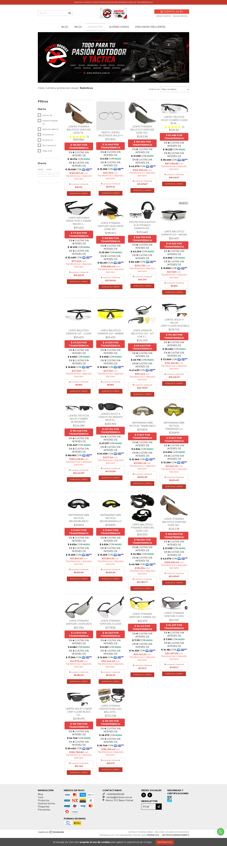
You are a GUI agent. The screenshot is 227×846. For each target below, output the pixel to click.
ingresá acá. (153, 835)
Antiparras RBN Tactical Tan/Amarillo (174, 425)
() (173, 11)
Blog (64, 27)
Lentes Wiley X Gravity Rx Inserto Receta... (110, 417)
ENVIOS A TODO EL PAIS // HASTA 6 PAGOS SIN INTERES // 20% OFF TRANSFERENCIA (113, 2)
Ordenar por (154, 89)
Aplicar (57, 174)
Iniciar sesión (180, 16)
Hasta (48, 169)
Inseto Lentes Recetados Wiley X (110, 134)
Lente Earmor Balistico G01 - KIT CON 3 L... (142, 333)
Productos (95, 27)
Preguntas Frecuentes (150, 27)
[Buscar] (70, 13)
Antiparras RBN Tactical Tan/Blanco (142, 424)
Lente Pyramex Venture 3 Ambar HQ (142, 615)
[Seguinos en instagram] (143, 795)
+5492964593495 (115, 794)
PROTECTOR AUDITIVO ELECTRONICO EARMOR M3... (142, 225)
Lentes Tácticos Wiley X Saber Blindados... (78, 418)
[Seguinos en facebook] (149, 795)
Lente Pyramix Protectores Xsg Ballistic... (110, 708)
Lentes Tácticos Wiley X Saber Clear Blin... (174, 120)
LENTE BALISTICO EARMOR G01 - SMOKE (174, 233)
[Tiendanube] (51, 833)
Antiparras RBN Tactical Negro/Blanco (78, 518)
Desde (40, 169)
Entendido (164, 842)
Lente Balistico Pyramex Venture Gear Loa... (142, 527)
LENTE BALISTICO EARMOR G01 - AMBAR (111, 332)
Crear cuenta (163, 16)
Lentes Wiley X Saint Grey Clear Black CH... (78, 711)
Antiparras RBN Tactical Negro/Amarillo (110, 518)
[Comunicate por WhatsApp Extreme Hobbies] (220, 831)
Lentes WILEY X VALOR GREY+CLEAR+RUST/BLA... (174, 322)
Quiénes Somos (119, 27)
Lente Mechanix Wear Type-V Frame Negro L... (78, 220)
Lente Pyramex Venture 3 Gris (174, 615)
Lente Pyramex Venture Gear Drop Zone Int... (111, 226)
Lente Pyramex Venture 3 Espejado (79, 622)
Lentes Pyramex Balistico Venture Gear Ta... (79, 129)
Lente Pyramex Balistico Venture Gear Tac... (142, 129)
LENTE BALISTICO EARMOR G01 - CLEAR (78, 332)
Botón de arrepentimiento (175, 835)
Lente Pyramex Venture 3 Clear (110, 622)
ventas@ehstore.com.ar (119, 797)
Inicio (78, 27)
